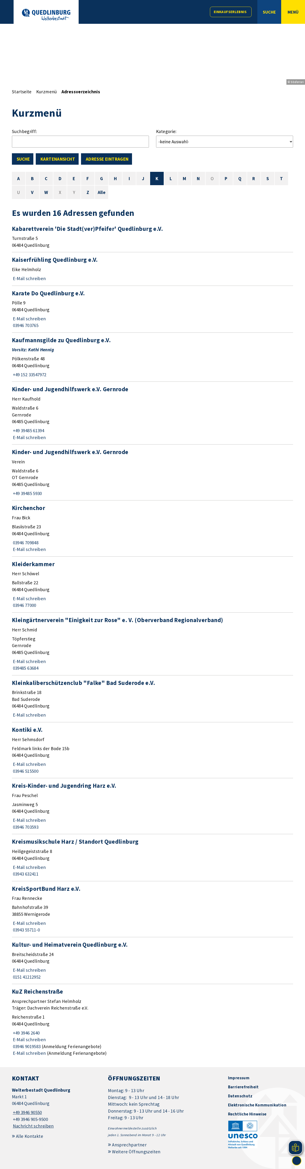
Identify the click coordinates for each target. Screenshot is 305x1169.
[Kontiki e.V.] (152, 750)
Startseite (22, 91)
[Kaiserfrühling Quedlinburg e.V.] (152, 269)
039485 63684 (25, 668)
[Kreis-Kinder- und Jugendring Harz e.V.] (152, 806)
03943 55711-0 (26, 930)
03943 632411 (25, 874)
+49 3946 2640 (26, 1033)
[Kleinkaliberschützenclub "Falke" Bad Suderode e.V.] (152, 698)
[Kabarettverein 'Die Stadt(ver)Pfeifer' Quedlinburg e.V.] (152, 237)
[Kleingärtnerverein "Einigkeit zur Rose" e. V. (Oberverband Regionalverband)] (152, 644)
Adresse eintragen (107, 159)
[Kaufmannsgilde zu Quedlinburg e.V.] (152, 357)
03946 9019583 (26, 1046)
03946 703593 (25, 827)
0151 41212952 (26, 977)
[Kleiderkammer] (152, 584)
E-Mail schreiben (29, 278)
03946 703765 (25, 325)
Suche (23, 159)
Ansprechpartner (129, 1145)
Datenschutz (240, 1096)
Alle (102, 192)
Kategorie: (166, 131)
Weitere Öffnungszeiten (136, 1151)
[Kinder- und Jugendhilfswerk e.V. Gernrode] (152, 413)
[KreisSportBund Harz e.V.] (152, 909)
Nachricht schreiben (33, 1126)
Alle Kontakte (29, 1136)
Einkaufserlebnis (230, 12)
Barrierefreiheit (243, 1087)
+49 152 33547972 (29, 374)
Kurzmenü (46, 91)
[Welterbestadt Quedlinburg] (56, 1108)
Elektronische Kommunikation (257, 1105)
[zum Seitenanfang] (296, 1160)
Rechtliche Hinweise (247, 1114)
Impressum (238, 1077)
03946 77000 (24, 605)
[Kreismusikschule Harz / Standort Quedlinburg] (152, 857)
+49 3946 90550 (27, 1112)
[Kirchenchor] (152, 528)
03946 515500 (25, 771)
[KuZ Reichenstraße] (152, 1022)
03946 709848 (25, 542)
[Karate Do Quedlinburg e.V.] (152, 309)
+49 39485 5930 (27, 493)
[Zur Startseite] (46, 14)
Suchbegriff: (24, 131)
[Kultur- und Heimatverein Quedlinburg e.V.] (152, 960)
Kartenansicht (58, 159)
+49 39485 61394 (28, 430)
